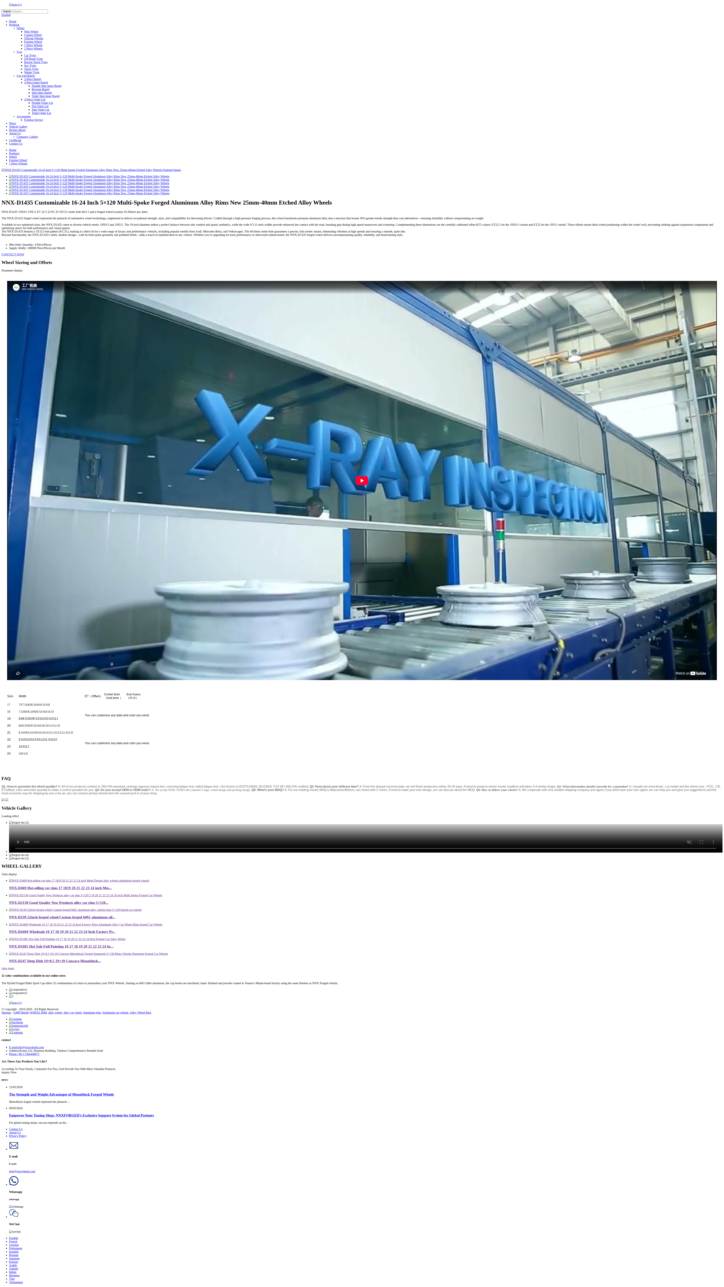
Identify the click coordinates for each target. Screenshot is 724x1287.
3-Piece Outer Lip (34, 99)
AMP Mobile (21, 1012)
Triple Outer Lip (41, 113)
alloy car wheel (73, 1012)
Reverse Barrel (40, 89)
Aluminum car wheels (115, 1012)
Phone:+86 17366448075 (24, 1054)
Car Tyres (30, 55)
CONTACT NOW (13, 254)
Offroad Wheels (33, 38)
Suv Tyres (30, 65)
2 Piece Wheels (33, 48)
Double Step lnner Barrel (46, 85)
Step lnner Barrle (42, 92)
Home (12, 21)
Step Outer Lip (40, 109)
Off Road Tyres (33, 58)
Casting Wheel (33, 35)
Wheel (20, 28)
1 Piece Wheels (33, 45)
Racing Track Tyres (36, 62)
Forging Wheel (33, 41)
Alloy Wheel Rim (140, 1012)
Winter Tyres (31, 72)
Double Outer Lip (42, 102)
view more (8, 968)
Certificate (15, 140)
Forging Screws (33, 119)
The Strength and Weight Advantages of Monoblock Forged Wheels (61, 1094)
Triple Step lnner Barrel (46, 96)
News (12, 123)
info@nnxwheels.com (22, 1171)
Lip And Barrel (26, 75)
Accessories (24, 116)
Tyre (19, 52)
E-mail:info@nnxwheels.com (26, 1047)
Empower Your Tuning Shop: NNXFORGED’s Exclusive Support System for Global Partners (81, 1115)
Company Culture (27, 136)
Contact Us (15, 143)
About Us (15, 133)
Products (14, 24)
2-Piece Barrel (32, 79)
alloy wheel (55, 1012)
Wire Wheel (31, 31)
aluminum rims (92, 1012)
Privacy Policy (17, 1135)
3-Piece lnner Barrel (36, 82)
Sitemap (6, 1012)
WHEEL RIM (38, 1012)
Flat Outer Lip (40, 106)
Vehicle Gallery (18, 126)
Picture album (17, 130)
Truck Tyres (31, 69)
